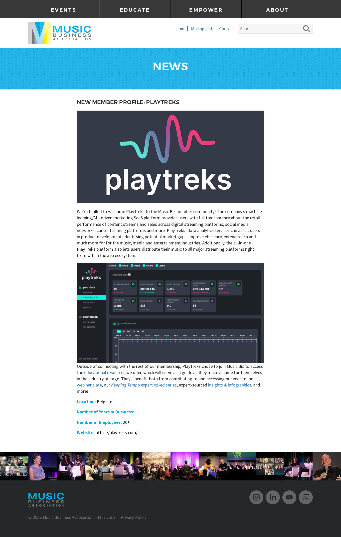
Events (64, 10)
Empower (206, 10)
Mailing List (201, 28)
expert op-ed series (144, 385)
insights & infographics (229, 385)
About (277, 10)
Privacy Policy (133, 517)
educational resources (104, 372)
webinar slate (89, 385)
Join (180, 28)
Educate (135, 10)
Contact (226, 28)
